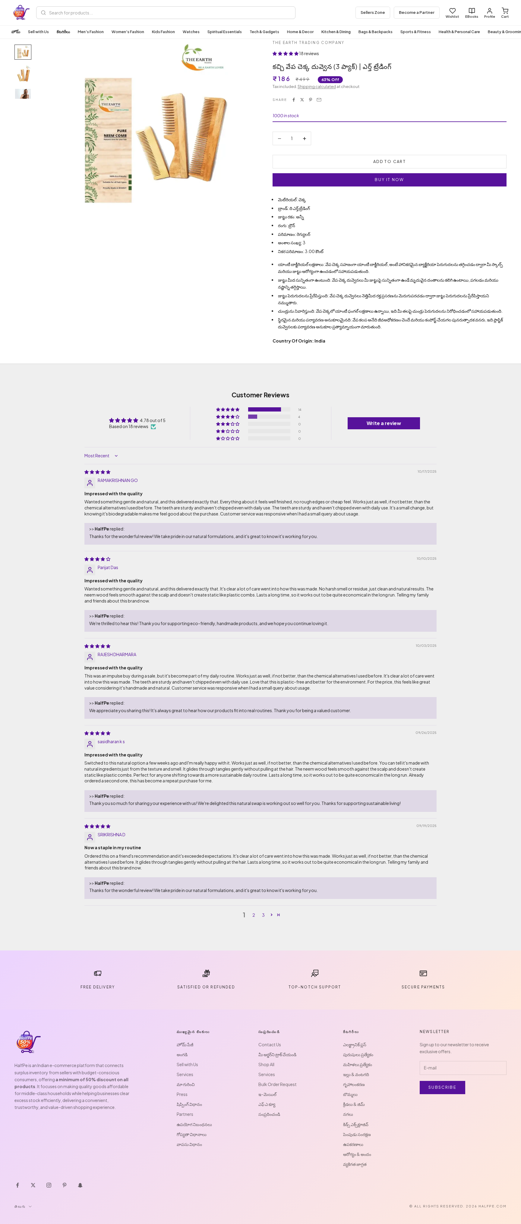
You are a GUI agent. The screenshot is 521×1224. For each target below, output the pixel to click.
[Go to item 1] (22, 52)
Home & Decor (300, 31)
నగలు (348, 1114)
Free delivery (98, 987)
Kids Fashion (163, 31)
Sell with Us (38, 31)
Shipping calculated (317, 86)
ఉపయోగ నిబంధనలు (194, 1124)
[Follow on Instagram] (49, 1185)
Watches (191, 31)
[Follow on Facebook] (17, 1185)
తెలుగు (20, 1206)
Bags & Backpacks (375, 31)
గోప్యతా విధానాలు (192, 1134)
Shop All (266, 1064)
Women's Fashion (128, 31)
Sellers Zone (373, 12)
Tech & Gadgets (264, 31)
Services (185, 1074)
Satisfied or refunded (206, 987)
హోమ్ (15, 31)
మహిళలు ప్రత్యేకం (357, 1064)
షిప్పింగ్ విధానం (189, 1104)
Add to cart (389, 161)
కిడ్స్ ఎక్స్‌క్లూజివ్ (355, 1124)
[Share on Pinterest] (310, 99)
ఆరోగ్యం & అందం (357, 1154)
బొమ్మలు (350, 1094)
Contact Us (269, 1044)
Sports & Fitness (415, 31)
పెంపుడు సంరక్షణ (357, 1134)
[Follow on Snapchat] (80, 1185)
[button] (286, 53)
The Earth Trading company (308, 42)
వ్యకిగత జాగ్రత (355, 1164)
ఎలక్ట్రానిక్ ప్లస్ (354, 1044)
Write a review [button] (384, 423)
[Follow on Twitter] (33, 1185)
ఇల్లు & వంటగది (356, 1074)
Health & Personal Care (459, 31)
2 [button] (253, 915)
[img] (97, 471)
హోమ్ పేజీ (185, 1044)
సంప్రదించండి (269, 1114)
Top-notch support (315, 987)
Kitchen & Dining (336, 31)
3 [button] (263, 915)
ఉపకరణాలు (353, 1144)
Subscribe (442, 1087)
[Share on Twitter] (302, 99)
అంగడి (182, 1054)
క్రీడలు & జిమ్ (354, 1104)
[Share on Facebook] (293, 99)
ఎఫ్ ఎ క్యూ (266, 1104)
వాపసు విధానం (189, 1144)
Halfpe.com (492, 1206)
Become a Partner (416, 12)
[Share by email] (319, 99)
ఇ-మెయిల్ (267, 1094)
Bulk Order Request (277, 1084)
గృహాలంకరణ (354, 1084)
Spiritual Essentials (224, 31)
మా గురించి (186, 1084)
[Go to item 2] (22, 73)
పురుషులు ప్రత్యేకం (358, 1054)
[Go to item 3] (22, 93)
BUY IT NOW (389, 179)
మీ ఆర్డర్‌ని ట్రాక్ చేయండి (277, 1054)
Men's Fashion (91, 31)
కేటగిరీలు (63, 31)
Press (182, 1094)
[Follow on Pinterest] (65, 1185)
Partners (185, 1114)
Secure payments (423, 987)
